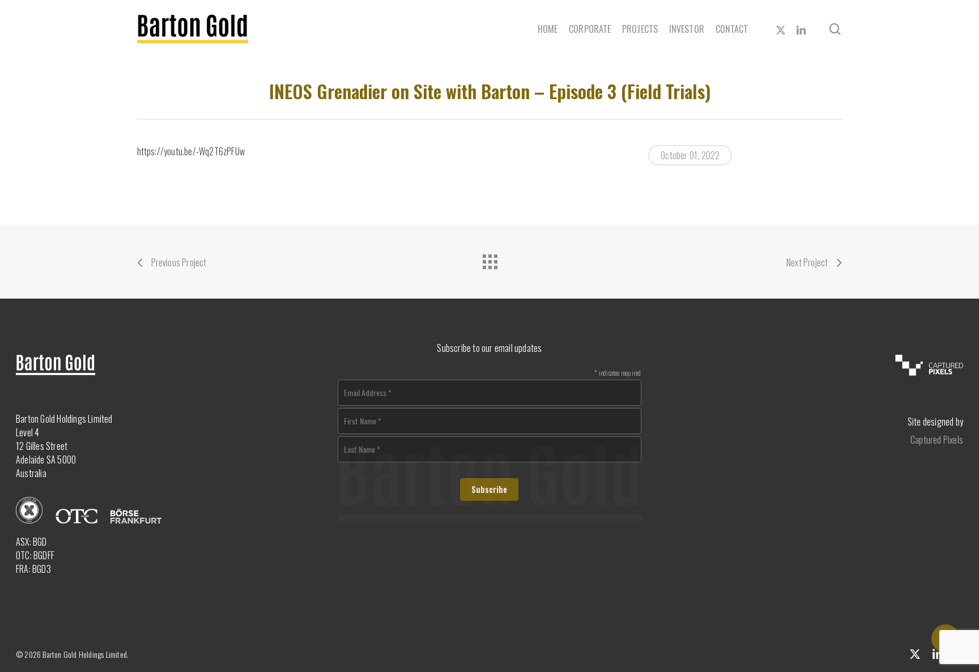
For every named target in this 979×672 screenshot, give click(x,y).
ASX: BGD (31, 541)
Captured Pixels (936, 439)
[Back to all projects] (489, 259)
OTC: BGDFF (35, 555)
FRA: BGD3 (33, 569)
